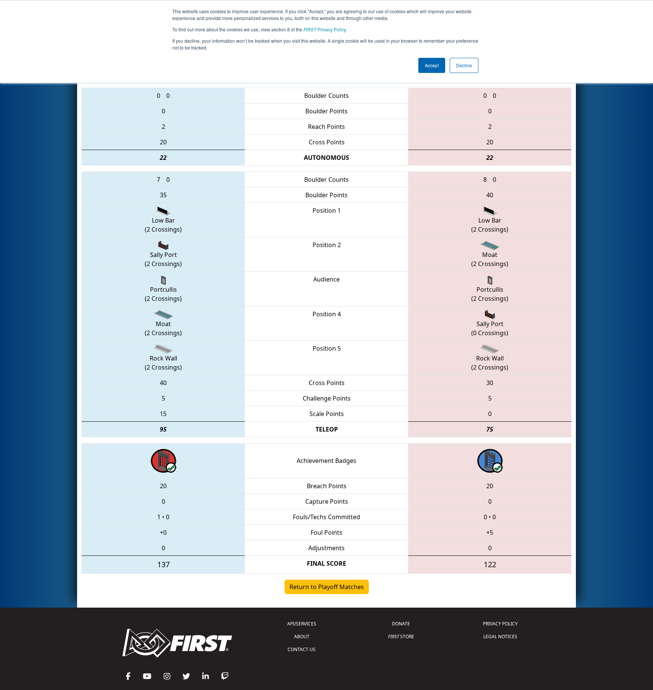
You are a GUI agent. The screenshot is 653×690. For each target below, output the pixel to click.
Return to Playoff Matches (326, 587)
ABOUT (301, 636)
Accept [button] (432, 65)
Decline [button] (464, 65)
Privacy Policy (324, 29)
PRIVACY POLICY (500, 623)
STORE (401, 636)
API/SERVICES (301, 623)
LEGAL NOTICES (500, 636)
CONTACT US (302, 649)
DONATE (401, 623)
